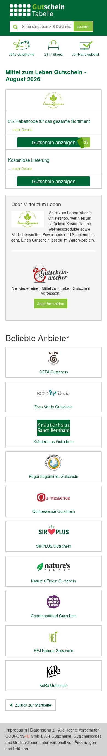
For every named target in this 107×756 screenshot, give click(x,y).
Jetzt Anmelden (50, 303)
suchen (83, 26)
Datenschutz (42, 730)
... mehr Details (20, 129)
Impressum (16, 730)
